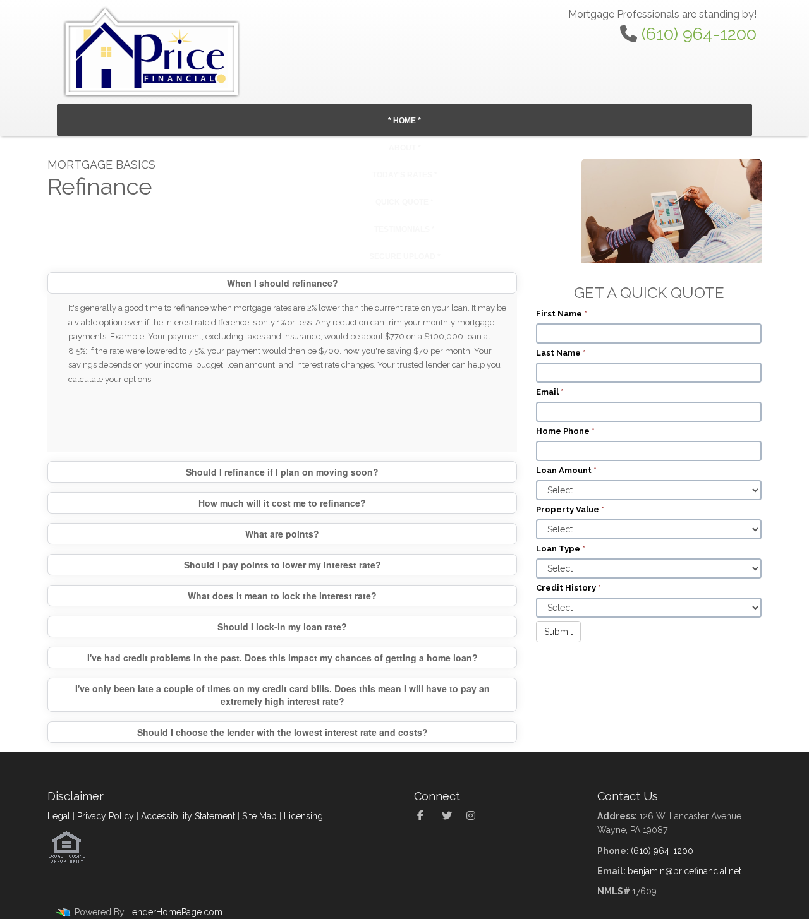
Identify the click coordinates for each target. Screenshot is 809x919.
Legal (58, 816)
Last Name (561, 352)
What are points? (282, 533)
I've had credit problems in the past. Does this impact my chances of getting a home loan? (282, 657)
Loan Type (560, 548)
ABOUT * (405, 147)
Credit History (568, 587)
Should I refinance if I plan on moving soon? (282, 472)
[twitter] (450, 816)
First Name (561, 313)
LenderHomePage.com (174, 912)
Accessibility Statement (188, 816)
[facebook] (425, 816)
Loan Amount (566, 470)
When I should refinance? (282, 283)
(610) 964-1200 (699, 34)
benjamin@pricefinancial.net (684, 871)
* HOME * (404, 120)
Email (550, 392)
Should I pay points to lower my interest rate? (282, 564)
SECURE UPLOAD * (405, 256)
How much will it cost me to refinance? (282, 502)
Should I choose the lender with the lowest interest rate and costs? (282, 732)
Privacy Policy (105, 816)
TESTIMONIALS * (404, 229)
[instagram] (474, 816)
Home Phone (565, 431)
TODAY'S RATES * (404, 175)
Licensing (303, 816)
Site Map (259, 816)
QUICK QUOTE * (404, 202)
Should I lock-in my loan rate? (282, 626)
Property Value (570, 509)
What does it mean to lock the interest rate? (282, 595)
